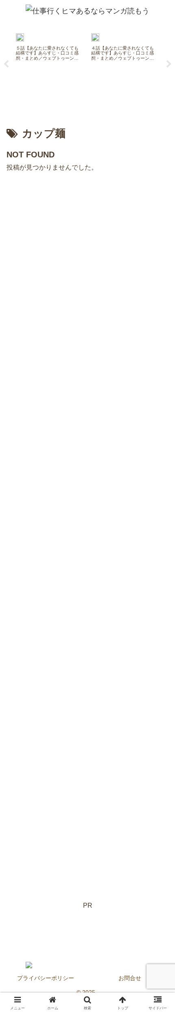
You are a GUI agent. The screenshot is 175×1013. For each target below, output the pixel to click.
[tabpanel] (49, 62)
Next (169, 64)
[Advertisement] (87, 537)
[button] (158, 981)
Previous (6, 64)
